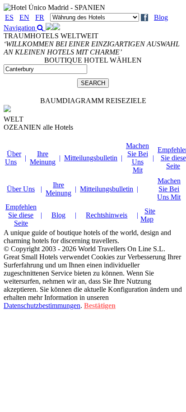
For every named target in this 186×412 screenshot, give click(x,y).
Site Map (147, 215)
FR (39, 17)
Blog (161, 17)
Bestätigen (100, 305)
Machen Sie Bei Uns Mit (137, 158)
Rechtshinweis (106, 215)
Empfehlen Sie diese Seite (21, 215)
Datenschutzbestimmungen (42, 305)
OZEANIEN (38, 127)
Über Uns (13, 158)
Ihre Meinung (43, 158)
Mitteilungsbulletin (90, 158)
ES (9, 17)
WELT (13, 119)
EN (24, 17)
